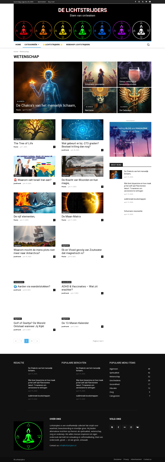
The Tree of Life (23, 143)
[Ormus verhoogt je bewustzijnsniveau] (134, 74)
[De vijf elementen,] (34, 202)
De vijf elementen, (24, 216)
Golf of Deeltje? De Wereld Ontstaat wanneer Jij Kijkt (29, 324)
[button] (148, 44)
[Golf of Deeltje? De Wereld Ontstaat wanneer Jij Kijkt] (34, 309)
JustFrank (65, 150)
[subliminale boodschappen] (116, 202)
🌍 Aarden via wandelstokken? (32, 286)
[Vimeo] (146, 1)
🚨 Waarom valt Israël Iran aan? (32, 179)
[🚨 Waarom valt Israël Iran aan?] (34, 166)
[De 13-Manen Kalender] (82, 309)
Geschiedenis (18, 282)
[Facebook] (135, 1)
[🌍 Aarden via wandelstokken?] (34, 272)
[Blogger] (112, 427)
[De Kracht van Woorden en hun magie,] (82, 166)
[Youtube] (149, 1)
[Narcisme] (100, 100)
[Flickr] (124, 427)
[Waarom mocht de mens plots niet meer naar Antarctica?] (34, 236)
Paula (16, 147)
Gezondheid (66, 282)
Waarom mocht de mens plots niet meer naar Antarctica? (34, 251)
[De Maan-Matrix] (82, 202)
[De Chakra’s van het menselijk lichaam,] (48, 87)
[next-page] (37, 341)
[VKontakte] (137, 427)
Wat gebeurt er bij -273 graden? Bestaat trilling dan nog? (80, 145)
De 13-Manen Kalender (75, 323)
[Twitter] (142, 1)
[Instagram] (139, 1)
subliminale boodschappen (135, 199)
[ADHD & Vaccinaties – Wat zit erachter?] (82, 272)
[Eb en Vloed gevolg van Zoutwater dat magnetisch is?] (82, 236)
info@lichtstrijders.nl (68, 445)
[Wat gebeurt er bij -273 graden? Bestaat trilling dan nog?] (82, 129)
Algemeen (20, 101)
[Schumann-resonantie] (100, 74)
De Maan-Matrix (71, 216)
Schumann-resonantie (133, 211)
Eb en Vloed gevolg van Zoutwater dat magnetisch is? (82, 251)
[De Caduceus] (134, 100)
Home (16, 51)
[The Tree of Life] (34, 129)
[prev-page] (16, 341)
